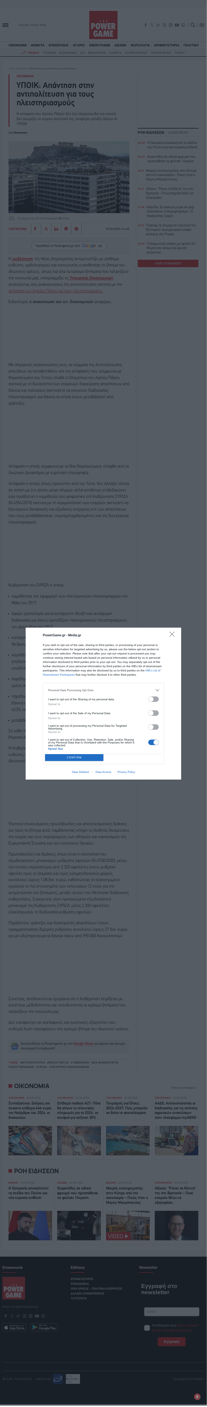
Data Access (103, 772)
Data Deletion (80, 772)
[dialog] (103, 704)
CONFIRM (74, 757)
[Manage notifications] (197, 1396)
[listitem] (103, 690)
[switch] (153, 699)
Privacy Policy (126, 772)
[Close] (173, 635)
